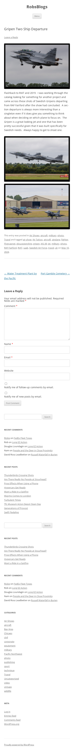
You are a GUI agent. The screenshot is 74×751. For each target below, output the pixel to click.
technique (9, 670)
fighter (64, 239)
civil (6, 637)
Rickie (7, 438)
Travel (7, 239)
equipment (9, 645)
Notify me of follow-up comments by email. (29, 387)
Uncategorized (11, 678)
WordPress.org (11, 724)
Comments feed (12, 719)
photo (60, 235)
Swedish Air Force (38, 247)
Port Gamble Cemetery (55, 273)
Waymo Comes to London (17, 495)
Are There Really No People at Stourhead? (25, 479)
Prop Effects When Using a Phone (21, 483)
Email (8, 357)
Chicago (8, 633)
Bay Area (8, 629)
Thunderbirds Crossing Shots (19, 475)
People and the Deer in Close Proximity (33, 450)
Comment (10, 306)
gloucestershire (24, 243)
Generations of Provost (16, 508)
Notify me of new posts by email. (23, 396)
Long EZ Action (19, 442)
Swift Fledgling (11, 512)
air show (27, 239)
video (7, 682)
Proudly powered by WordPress (19, 744)
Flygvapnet (9, 243)
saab (25, 247)
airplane (56, 239)
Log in (7, 711)
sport (7, 666)
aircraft (44, 235)
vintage (8, 686)
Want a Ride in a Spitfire (16, 491)
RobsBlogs (37, 6)
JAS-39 (44, 243)
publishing (9, 662)
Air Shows (34, 235)
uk (56, 247)
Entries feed (10, 715)
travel (51, 247)
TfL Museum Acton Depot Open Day (22, 504)
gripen (36, 243)
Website (8, 370)
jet (49, 243)
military (52, 235)
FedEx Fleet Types (23, 438)
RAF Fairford (10, 247)
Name (8, 344)
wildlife (7, 691)
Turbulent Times (12, 499)
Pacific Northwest (13, 653)
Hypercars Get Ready (15, 487)
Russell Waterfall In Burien (44, 454)
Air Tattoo (38, 239)
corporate (9, 641)
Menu (37, 16)
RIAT (20, 247)
